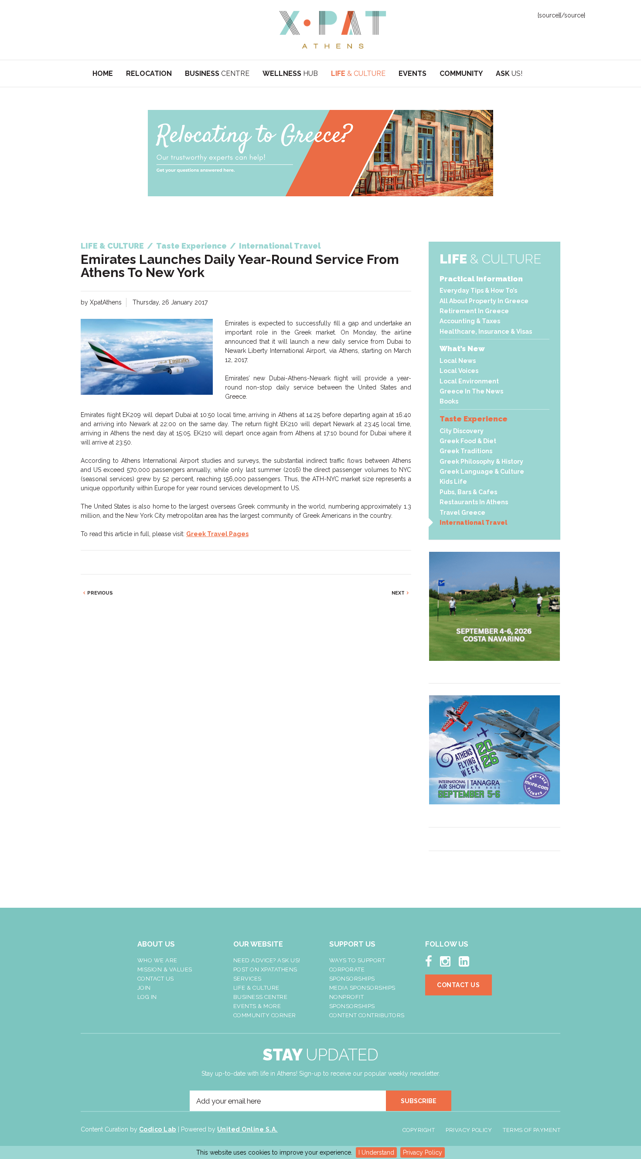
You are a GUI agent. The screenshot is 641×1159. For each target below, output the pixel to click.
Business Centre (260, 997)
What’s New (462, 348)
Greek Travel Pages (217, 533)
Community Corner (264, 1015)
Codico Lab (157, 1129)
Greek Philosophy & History (481, 461)
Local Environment (469, 381)
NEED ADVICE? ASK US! (266, 960)
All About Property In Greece (484, 300)
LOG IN (147, 997)
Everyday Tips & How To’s (478, 290)
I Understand (376, 1152)
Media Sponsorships (362, 988)
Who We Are (157, 960)
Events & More (257, 1006)
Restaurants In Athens (474, 502)
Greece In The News (471, 391)
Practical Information (481, 278)
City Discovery (462, 430)
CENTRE (217, 73)
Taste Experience (474, 418)
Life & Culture (256, 988)
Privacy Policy (422, 1152)
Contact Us (155, 978)
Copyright (418, 1130)
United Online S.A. (247, 1129)
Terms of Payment (531, 1130)
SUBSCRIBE (418, 1100)
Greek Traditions (466, 451)
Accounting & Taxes (470, 321)
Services (247, 978)
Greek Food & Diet (468, 441)
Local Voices (459, 370)
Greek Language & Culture (482, 471)
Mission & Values (164, 969)
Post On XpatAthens (265, 969)
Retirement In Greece (474, 311)
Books (449, 401)
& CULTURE (358, 73)
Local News (458, 360)
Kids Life (453, 481)
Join (144, 988)
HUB (290, 73)
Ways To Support (357, 960)
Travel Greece (462, 512)
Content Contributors (367, 1015)
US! (509, 73)
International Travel (473, 522)
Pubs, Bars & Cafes (468, 492)
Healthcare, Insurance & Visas (486, 331)
